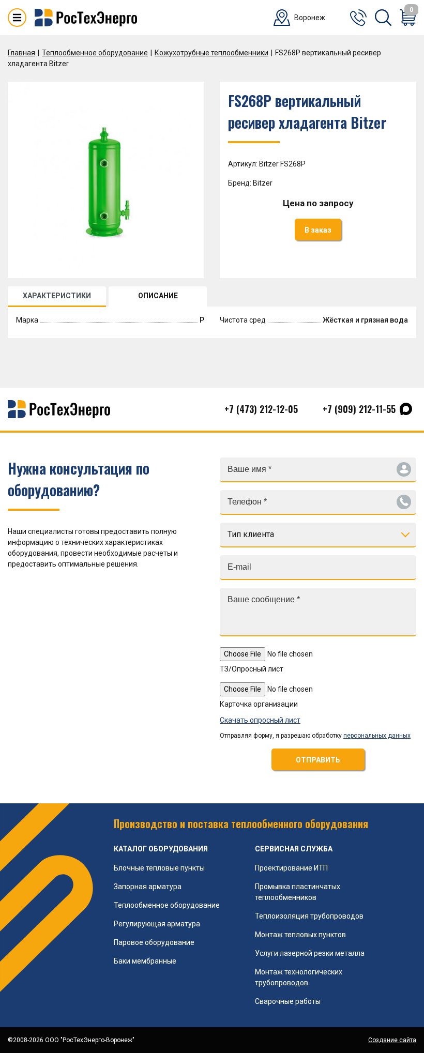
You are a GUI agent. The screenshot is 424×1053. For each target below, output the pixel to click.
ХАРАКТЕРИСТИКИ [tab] (57, 296)
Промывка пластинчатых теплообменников (297, 892)
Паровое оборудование (154, 942)
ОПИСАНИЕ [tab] (158, 296)
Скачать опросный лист (260, 720)
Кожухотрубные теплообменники (211, 53)
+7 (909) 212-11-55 (359, 409)
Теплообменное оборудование (95, 53)
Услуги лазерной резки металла (310, 953)
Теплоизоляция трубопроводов (309, 916)
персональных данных (377, 735)
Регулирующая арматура (157, 924)
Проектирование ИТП (291, 868)
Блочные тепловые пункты (159, 868)
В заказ (318, 230)
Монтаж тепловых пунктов (300, 934)
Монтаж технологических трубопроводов (298, 977)
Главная (21, 53)
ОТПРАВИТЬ (318, 760)
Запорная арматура (147, 886)
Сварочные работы (288, 1001)
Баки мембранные (145, 961)
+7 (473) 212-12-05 (261, 409)
